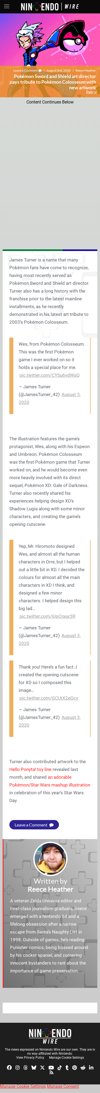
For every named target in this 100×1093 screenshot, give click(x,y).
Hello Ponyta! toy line (30, 769)
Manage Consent (63, 1086)
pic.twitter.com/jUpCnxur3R (47, 616)
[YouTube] (51, 1067)
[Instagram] (17, 1067)
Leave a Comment (25, 70)
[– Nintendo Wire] (50, 1036)
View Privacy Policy (30, 1057)
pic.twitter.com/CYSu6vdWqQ (49, 375)
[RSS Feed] (51, 1071)
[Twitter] (42, 1067)
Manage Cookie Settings (66, 1057)
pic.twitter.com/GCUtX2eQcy (48, 698)
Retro (91, 92)
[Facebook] (9, 1067)
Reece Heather (85, 70)
